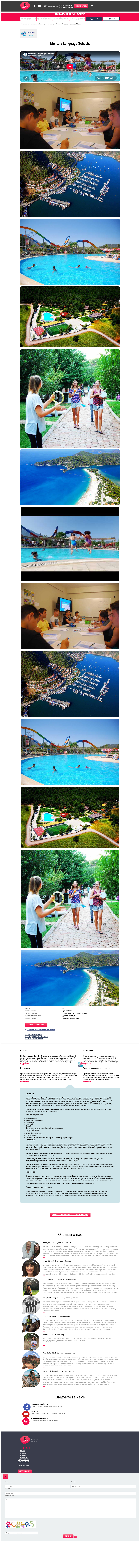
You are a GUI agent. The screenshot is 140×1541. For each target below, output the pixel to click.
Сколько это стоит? (33, 1035)
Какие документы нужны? (36, 1037)
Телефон (74, 1482)
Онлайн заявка (81, 6)
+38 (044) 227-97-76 (66, 7)
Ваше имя (8, 1482)
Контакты (24, 1458)
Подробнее (24, 1064)
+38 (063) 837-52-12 (66, 5)
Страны (23, 1453)
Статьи (23, 1456)
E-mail (7, 1489)
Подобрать (94, 19)
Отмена (68, 1536)
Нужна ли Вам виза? (34, 1039)
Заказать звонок (52, 6)
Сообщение (9, 1496)
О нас (22, 1451)
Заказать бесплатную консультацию (70, 1215)
